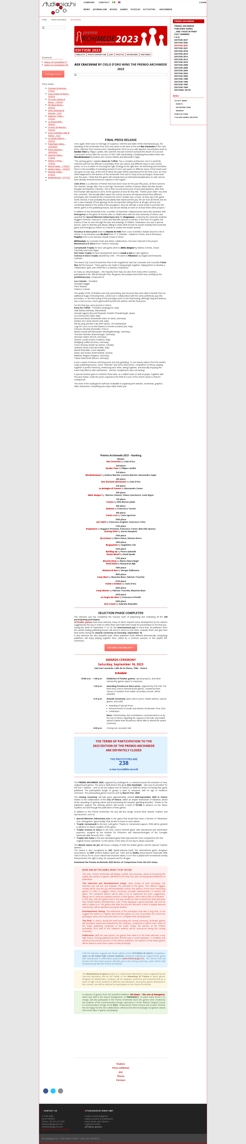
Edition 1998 (181, 79)
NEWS (176, 96)
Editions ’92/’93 (182, 90)
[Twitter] (180, 2)
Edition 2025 (181, 42)
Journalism (100, 9)
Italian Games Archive (186, 117)
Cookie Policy (63, 1129)
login (202, 2)
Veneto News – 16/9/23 (59, 169)
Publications (181, 114)
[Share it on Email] (60, 1092)
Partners (120, 1080)
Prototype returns (53, 74)
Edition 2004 (181, 70)
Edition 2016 (181, 53)
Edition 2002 (181, 73)
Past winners (181, 34)
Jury (121, 1072)
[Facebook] (169, 2)
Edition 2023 (181, 45)
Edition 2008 (181, 65)
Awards (180, 111)
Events (179, 104)
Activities (149, 9)
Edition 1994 (181, 87)
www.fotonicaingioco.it (133, 958)
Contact (104, 2)
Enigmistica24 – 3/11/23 (59, 177)
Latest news (180, 101)
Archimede (165, 9)
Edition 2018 (181, 51)
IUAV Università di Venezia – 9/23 (56, 112)
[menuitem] (113, 2)
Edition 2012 (181, 59)
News (87, 9)
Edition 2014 (181, 56)
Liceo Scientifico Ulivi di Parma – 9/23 (58, 134)
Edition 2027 (181, 40)
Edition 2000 (181, 76)
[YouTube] (174, 2)
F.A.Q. (177, 37)
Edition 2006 (181, 67)
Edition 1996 (181, 81)
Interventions (183, 107)
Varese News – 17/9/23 (58, 166)
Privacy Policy (48, 1129)
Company (89, 2)
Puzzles (135, 9)
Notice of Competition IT (55, 62)
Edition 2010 (181, 62)
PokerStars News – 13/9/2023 (57, 145)
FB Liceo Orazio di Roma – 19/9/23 (56, 101)
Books (113, 9)
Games (124, 9)
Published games (183, 28)
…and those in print (185, 31)
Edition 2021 (181, 48)
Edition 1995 (181, 84)
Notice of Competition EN (56, 65)
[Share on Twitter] (53, 1092)
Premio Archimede (184, 21)
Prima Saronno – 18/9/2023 (55, 151)
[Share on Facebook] (45, 1092)
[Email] (185, 2)
